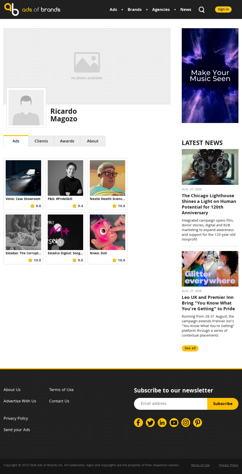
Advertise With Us (20, 401)
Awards (67, 141)
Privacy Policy (16, 418)
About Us (12, 390)
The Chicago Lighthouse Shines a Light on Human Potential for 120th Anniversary (209, 204)
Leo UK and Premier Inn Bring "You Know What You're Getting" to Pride (208, 303)
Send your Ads (17, 430)
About (93, 141)
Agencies (161, 10)
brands (41, 9)
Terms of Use (61, 390)
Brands (135, 10)
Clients (41, 141)
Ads (113, 10)
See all (190, 348)
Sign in (223, 10)
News (185, 10)
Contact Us (59, 401)
